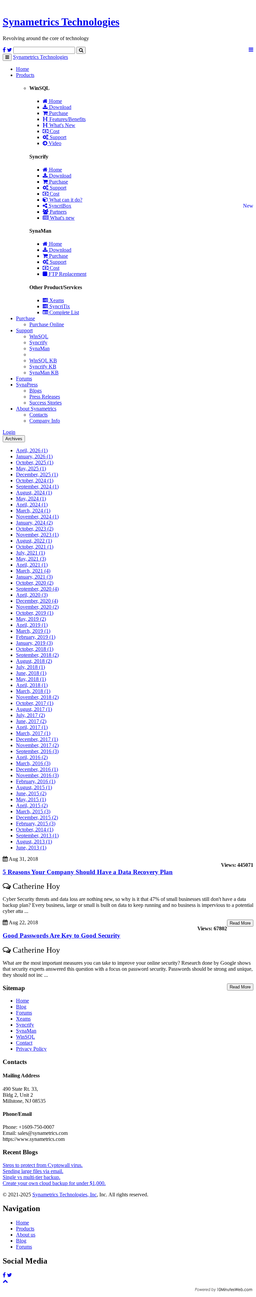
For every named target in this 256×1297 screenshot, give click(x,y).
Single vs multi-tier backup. (31, 1177)
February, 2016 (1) (35, 781)
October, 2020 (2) (34, 583)
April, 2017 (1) (32, 727)
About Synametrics (36, 408)
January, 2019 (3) (34, 643)
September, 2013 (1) (37, 835)
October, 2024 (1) (34, 480)
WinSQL (38, 336)
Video (54, 143)
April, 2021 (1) (32, 565)
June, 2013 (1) (31, 847)
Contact (24, 1043)
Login (9, 432)
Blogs (35, 390)
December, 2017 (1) (37, 739)
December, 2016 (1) (37, 769)
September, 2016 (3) (37, 751)
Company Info (44, 421)
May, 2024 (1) (31, 498)
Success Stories (45, 402)
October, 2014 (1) (34, 829)
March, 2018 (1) (33, 691)
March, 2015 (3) (33, 811)
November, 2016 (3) (37, 775)
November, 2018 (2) (37, 697)
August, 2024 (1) (34, 492)
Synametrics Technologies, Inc (64, 1194)
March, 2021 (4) (33, 571)
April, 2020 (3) (32, 595)
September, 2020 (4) (37, 589)
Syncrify (38, 342)
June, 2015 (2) (31, 793)
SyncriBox (59, 206)
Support (57, 137)
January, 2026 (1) (34, 456)
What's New (61, 125)
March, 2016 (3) (33, 763)
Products (25, 75)
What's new (62, 218)
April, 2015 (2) (32, 805)
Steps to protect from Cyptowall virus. (43, 1165)
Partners (57, 212)
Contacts (38, 415)
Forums (24, 378)
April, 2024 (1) (32, 504)
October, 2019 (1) (34, 613)
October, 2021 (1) (34, 547)
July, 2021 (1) (30, 553)
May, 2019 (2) (31, 619)
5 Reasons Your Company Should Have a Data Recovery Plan (88, 871)
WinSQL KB (43, 360)
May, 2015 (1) (31, 799)
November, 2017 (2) (37, 745)
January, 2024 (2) (34, 522)
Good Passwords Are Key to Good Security (61, 935)
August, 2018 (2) (34, 661)
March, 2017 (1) (33, 733)
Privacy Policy (31, 1049)
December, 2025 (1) (37, 474)
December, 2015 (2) (37, 817)
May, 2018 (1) (31, 679)
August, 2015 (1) (34, 787)
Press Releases (44, 396)
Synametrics (61, 22)
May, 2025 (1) (31, 468)
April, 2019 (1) (32, 625)
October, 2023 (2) (34, 529)
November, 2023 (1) (37, 535)
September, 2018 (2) (37, 655)
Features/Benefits (67, 119)
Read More (240, 923)
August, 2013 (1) (34, 841)
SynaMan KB (44, 372)
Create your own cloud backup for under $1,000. (54, 1183)
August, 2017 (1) (34, 709)
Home (22, 69)
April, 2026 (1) (32, 450)
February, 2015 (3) (35, 823)
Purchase (58, 113)
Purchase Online (46, 324)
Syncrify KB (42, 366)
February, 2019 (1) (35, 637)
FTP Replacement (66, 274)
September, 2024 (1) (37, 486)
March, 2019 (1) (33, 631)
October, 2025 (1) (34, 462)
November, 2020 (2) (37, 607)
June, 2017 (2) (31, 721)
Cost (53, 131)
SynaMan (39, 348)
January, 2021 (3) (34, 577)
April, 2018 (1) (32, 685)
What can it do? (65, 200)
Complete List (63, 312)
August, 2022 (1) (34, 541)
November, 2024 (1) (37, 516)
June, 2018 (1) (31, 673)
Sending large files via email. (33, 1171)
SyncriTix (59, 306)
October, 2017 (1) (34, 703)
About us (25, 1234)
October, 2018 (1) (34, 649)
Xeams (56, 300)
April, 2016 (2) (32, 757)
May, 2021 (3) (31, 559)
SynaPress (27, 384)
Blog (21, 1007)
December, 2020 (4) (37, 601)
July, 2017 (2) (30, 715)
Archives (13, 438)
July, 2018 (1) (30, 667)
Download (59, 107)
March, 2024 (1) (33, 510)
